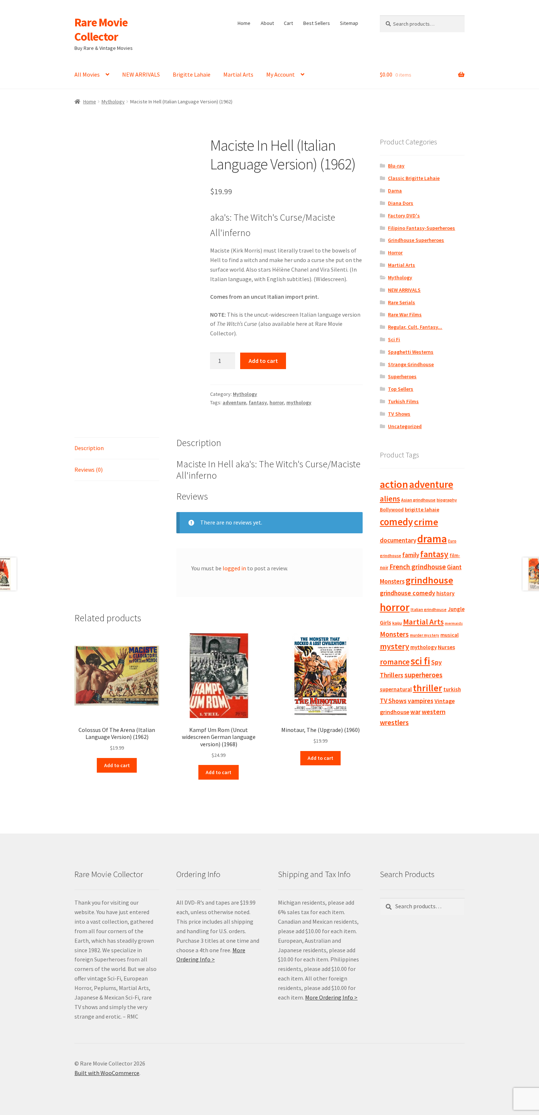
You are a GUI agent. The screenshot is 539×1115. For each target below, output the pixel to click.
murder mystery (424, 635)
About (267, 23)
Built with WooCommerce (106, 1073)
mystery (394, 646)
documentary (398, 540)
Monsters (394, 634)
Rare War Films (405, 314)
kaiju (397, 623)
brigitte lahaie (422, 509)
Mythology (113, 101)
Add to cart (263, 360)
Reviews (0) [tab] (88, 469)
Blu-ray (396, 165)
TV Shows (399, 414)
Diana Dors (400, 203)
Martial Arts (238, 74)
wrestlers (394, 722)
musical (449, 635)
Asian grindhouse (418, 500)
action (394, 484)
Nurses (446, 647)
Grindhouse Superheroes (416, 240)
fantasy (258, 402)
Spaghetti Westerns (410, 352)
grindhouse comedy (407, 593)
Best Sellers (316, 23)
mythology (298, 402)
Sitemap (349, 23)
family (410, 555)
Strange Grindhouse (411, 364)
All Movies (87, 74)
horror (277, 402)
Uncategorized (405, 426)
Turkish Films (403, 401)
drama (432, 538)
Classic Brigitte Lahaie (414, 178)
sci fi (420, 661)
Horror (395, 252)
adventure (234, 402)
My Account (280, 74)
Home (244, 23)
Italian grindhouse (429, 609)
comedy (396, 522)
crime (426, 522)
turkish (452, 689)
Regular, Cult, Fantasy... (415, 327)
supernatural (396, 689)
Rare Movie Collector (101, 29)
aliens (390, 499)
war (415, 712)
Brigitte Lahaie (191, 74)
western (433, 711)
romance (395, 662)
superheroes (423, 674)
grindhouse (429, 580)
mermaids (454, 623)
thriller (427, 688)
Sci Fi (394, 339)
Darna (395, 190)
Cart (288, 23)
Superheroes (402, 376)
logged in (234, 568)
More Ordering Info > (331, 997)
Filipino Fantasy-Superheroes (421, 228)
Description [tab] (89, 448)
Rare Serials (401, 302)
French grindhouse (417, 566)
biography (447, 500)
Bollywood (392, 510)
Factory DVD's (404, 215)
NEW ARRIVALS (141, 74)
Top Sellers (400, 389)
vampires (420, 701)
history (445, 593)
